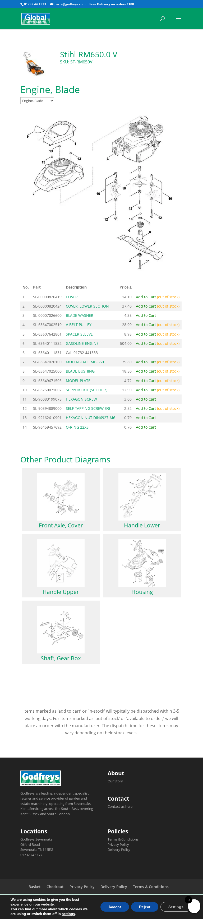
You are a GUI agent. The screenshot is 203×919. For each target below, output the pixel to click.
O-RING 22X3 (77, 427)
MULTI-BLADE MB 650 (85, 361)
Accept (114, 907)
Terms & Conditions (123, 839)
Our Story (115, 781)
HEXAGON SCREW (81, 399)
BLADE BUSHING (80, 371)
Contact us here (120, 806)
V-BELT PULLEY (78, 324)
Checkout (55, 886)
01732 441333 (85, 352)
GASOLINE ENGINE (82, 343)
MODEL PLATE (78, 380)
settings (68, 914)
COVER (72, 296)
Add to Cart (157, 296)
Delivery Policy (119, 849)
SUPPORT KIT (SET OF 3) (86, 389)
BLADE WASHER (79, 315)
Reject (144, 907)
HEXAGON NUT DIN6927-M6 (90, 417)
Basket (35, 886)
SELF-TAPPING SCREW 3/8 (88, 408)
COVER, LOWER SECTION (87, 306)
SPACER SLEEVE (79, 334)
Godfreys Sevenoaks (36, 839)
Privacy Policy (118, 844)
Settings (175, 907)
